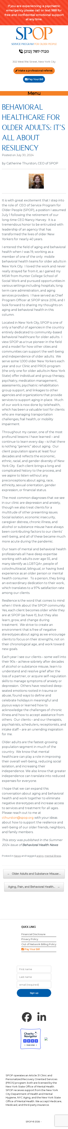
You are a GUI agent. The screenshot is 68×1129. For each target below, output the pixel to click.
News (17, 855)
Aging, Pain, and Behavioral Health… (34, 886)
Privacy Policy (29, 939)
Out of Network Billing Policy (38, 944)
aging (39, 855)
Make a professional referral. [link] (35, 70)
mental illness (53, 855)
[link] (34, 36)
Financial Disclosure (33, 934)
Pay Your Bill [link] (35, 79)
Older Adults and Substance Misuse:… (34, 873)
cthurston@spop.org (18, 817)
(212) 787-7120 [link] (36, 51)
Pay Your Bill (32, 949)
